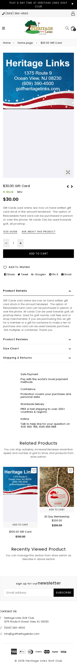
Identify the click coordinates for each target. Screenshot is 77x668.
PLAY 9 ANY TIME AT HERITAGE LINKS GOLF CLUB (38, 4)
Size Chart (11, 348)
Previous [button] (6, 489)
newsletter (38, 583)
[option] (38, 115)
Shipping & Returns (17, 357)
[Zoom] (68, 172)
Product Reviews (15, 339)
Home (6, 43)
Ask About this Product (38, 231)
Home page (25, 43)
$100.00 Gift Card (20, 531)
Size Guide (10, 231)
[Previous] (68, 186)
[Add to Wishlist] (34, 470)
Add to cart (20, 524)
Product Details (15, 290)
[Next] (72, 186)
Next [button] (71, 489)
